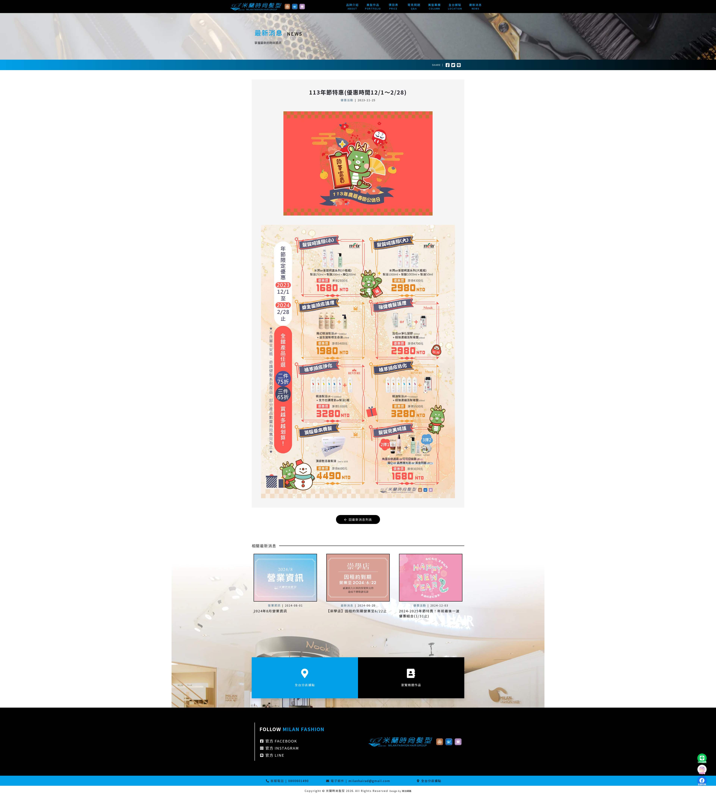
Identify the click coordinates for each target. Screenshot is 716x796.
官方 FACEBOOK (280, 741)
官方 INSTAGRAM (281, 748)
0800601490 (298, 780)
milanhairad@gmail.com (369, 780)
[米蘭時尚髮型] (267, 6)
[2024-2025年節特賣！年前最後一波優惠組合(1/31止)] (430, 577)
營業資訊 (274, 605)
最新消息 (347, 605)
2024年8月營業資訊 (270, 610)
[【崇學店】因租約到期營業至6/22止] (358, 577)
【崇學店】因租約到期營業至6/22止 (356, 610)
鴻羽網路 (407, 790)
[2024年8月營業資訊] (285, 577)
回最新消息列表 (360, 519)
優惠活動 (347, 100)
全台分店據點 (431, 780)
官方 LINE (274, 755)
